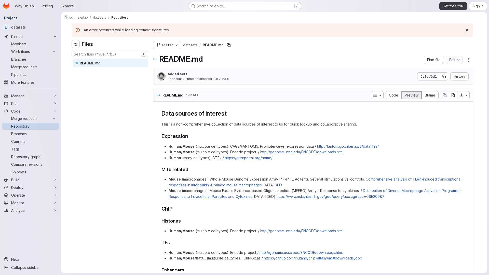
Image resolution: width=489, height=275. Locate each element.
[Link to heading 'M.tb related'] (190, 169)
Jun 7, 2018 (221, 79)
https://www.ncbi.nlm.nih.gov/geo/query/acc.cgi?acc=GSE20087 (330, 196)
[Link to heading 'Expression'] (191, 136)
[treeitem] (110, 63)
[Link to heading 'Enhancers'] (186, 270)
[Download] (463, 95)
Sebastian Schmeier (183, 79)
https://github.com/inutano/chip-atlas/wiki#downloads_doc (313, 258)
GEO (278, 185)
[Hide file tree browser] (76, 44)
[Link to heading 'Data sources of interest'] (230, 113)
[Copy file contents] (445, 95)
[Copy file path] (229, 45)
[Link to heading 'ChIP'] (176, 208)
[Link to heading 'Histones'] (183, 221)
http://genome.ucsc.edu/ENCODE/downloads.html (302, 152)
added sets (177, 74)
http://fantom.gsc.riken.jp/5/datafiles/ (348, 146)
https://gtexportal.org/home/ (249, 158)
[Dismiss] (467, 30)
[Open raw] (453, 95)
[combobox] (110, 54)
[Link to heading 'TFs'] (172, 242)
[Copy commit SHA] (444, 76)
